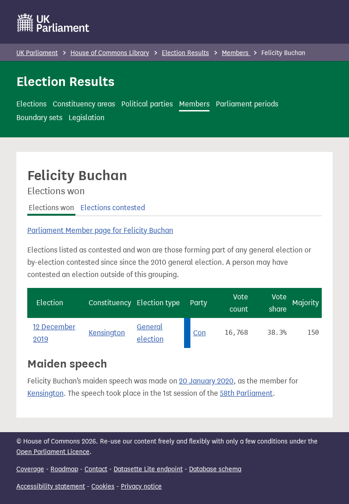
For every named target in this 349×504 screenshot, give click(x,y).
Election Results (185, 53)
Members (236, 53)
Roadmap (64, 469)
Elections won (51, 207)
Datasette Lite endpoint (148, 469)
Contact (96, 469)
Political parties (147, 104)
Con (199, 332)
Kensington (107, 332)
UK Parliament (37, 53)
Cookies (103, 486)
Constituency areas (84, 104)
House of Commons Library (109, 53)
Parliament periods (247, 104)
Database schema (215, 469)
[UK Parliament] (53, 23)
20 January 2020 (206, 381)
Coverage (30, 469)
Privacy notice (141, 486)
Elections (31, 104)
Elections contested (112, 207)
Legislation (87, 117)
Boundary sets (39, 117)
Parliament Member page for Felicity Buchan (100, 230)
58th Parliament (246, 393)
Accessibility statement (50, 486)
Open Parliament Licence (53, 452)
